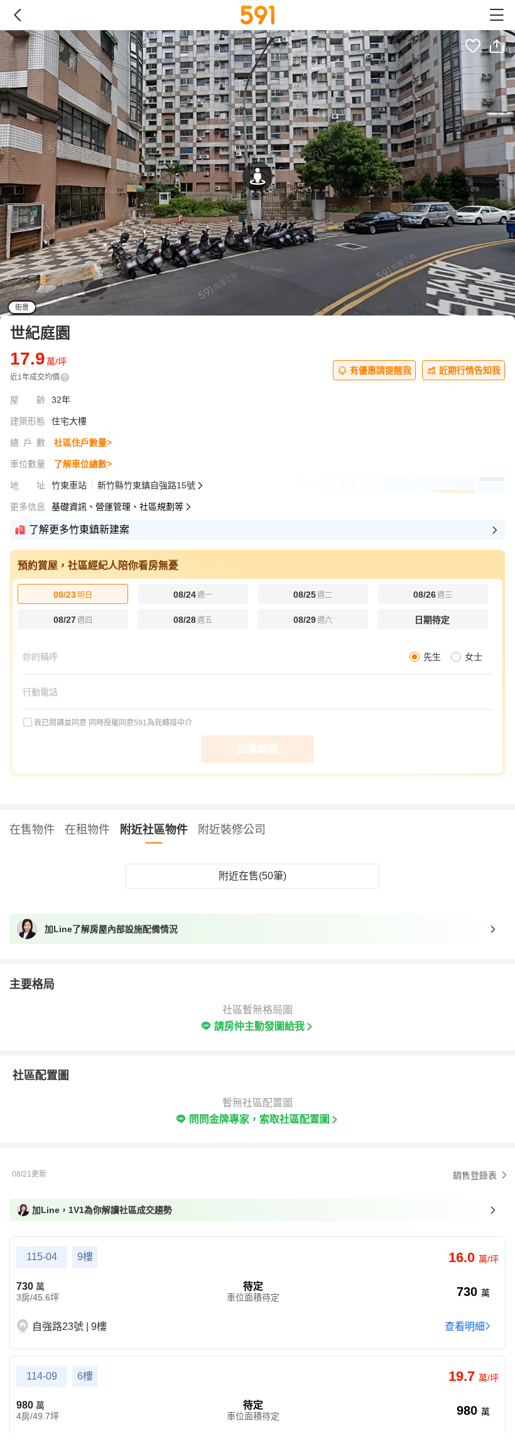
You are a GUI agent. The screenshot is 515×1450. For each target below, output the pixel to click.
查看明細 (465, 1326)
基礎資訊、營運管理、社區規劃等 (117, 507)
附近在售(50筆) (252, 876)
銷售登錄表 (475, 1175)
